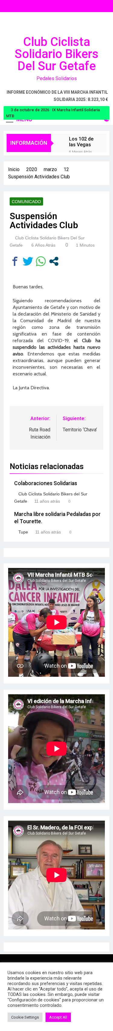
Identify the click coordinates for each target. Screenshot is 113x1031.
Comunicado (26, 201)
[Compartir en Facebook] (15, 261)
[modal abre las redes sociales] (54, 261)
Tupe (23, 532)
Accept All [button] (58, 1017)
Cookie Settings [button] (25, 1017)
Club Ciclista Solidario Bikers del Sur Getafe (57, 54)
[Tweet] (28, 261)
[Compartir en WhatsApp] (41, 261)
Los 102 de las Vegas (81, 142)
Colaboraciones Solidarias (45, 483)
